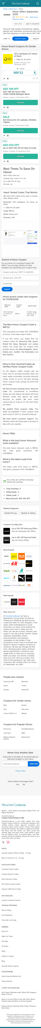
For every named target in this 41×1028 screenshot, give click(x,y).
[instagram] (8, 842)
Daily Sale (24, 709)
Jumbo (35, 344)
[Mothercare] (6, 585)
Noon (35, 349)
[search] (37, 3)
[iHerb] (6, 571)
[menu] (3, 3)
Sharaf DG (7, 344)
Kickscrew (7, 729)
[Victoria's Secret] (21, 563)
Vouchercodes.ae (13, 616)
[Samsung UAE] (29, 578)
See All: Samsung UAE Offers (24, 531)
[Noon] (14, 556)
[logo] (20, 3)
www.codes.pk (7, 981)
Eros (5, 709)
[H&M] (14, 563)
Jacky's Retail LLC (10, 713)
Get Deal (20, 102)
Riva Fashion (8, 354)
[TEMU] (21, 556)
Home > (6, 9)
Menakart (23, 344)
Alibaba (24, 713)
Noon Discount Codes (9, 879)
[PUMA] (21, 578)
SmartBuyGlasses (27, 729)
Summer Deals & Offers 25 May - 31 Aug (16, 853)
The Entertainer (27, 352)
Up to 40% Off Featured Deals (24, 538)
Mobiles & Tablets (28, 513)
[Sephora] (6, 563)
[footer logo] (20, 805)
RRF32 (18, 73)
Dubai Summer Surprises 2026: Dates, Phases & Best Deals (19, 1007)
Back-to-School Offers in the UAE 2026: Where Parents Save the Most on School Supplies (18, 1000)
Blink (5, 705)
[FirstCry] (14, 571)
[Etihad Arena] (14, 602)
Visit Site (18, 24)
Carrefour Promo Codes (10, 869)
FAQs (3, 951)
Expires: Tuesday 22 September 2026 (16, 151)
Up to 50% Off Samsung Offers (24, 529)
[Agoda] (29, 556)
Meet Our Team (7, 936)
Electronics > (13, 9)
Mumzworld (25, 737)
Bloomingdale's (25, 349)
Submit (7, 289)
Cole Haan (7, 733)
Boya (15, 344)
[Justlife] (6, 578)
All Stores (5, 946)
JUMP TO (6, 39)
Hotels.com (7, 352)
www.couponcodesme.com (11, 976)
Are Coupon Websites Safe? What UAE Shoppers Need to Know (19, 993)
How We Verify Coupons (10, 966)
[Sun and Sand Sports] (29, 563)
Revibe (23, 705)
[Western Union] (6, 602)
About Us (5, 931)
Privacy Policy (21, 771)
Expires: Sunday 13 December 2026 (16, 97)
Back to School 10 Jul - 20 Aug (13, 858)
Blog (3, 961)
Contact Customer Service (11, 900)
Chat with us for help (9, 920)
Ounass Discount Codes (10, 874)
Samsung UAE (25, 341)
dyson (35, 341)
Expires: (17, 62)
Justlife (17, 352)
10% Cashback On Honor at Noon (26, 55)
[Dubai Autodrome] (21, 602)
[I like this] (34, 78)
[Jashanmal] (14, 578)
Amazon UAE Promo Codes (11, 889)
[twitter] (3, 842)
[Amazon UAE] (6, 556)
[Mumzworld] (14, 585)
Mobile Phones (11, 513)
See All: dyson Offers (20, 540)
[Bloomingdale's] (29, 571)
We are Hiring (6, 910)
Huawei (6, 690)
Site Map (5, 941)
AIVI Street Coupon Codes (11, 884)
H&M (23, 733)
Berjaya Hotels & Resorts (9, 738)
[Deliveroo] (21, 571)
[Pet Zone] (21, 585)
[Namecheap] (29, 585)
